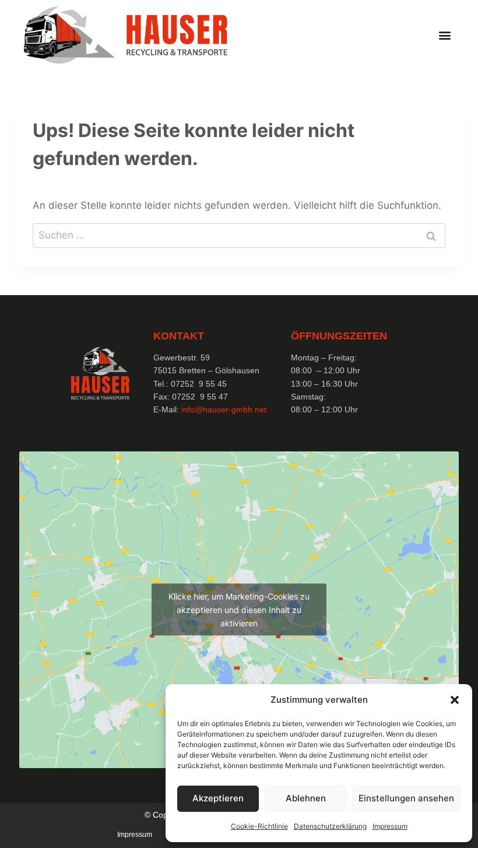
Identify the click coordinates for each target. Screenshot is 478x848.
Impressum (389, 826)
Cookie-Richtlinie (259, 826)
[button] (455, 700)
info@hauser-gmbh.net (223, 409)
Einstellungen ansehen (406, 798)
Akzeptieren (218, 798)
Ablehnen (306, 798)
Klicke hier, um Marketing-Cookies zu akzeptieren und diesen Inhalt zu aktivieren (239, 609)
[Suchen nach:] (239, 235)
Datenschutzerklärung (330, 826)
